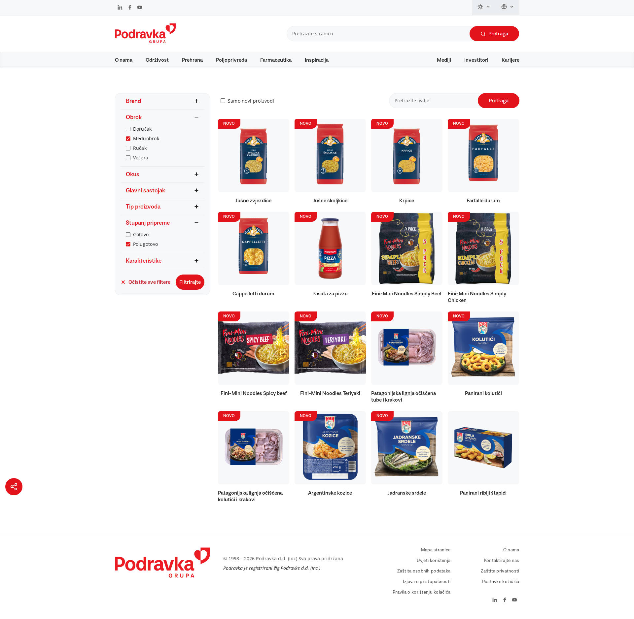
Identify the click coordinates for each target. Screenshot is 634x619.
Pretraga (498, 33)
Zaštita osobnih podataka (424, 571)
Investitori (476, 60)
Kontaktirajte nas (501, 560)
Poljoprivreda (231, 60)
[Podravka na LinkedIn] (120, 8)
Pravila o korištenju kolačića (421, 592)
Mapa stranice (436, 550)
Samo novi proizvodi (251, 101)
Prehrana (192, 60)
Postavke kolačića (500, 581)
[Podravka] (145, 41)
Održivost (157, 60)
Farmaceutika (276, 60)
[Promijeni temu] (484, 7)
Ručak (140, 148)
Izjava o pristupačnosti (426, 581)
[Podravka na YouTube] (139, 8)
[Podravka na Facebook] (129, 8)
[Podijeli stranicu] (13, 486)
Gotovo (141, 234)
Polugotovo (145, 244)
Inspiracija (317, 60)
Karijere (510, 60)
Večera (141, 157)
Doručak (142, 129)
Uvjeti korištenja (434, 560)
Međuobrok (146, 138)
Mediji (444, 60)
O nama (123, 60)
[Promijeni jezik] (507, 7)
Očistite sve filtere (149, 282)
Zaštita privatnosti (500, 571)
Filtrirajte (190, 282)
